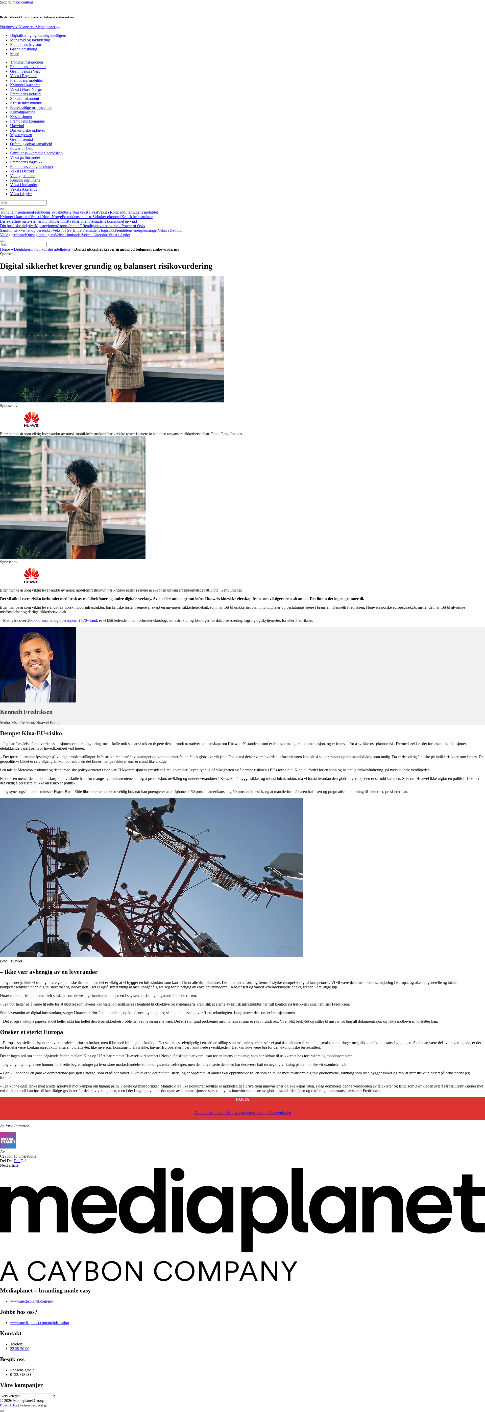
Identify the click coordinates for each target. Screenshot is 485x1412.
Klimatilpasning (22, 112)
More (14, 53)
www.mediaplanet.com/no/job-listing (39, 1322)
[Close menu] (2, 241)
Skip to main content (16, 2)
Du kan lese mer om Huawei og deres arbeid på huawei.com (243, 1112)
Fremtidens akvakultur (28, 67)
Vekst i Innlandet (23, 185)
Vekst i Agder (21, 194)
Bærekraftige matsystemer (31, 107)
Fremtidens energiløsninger (31, 166)
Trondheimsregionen (26, 62)
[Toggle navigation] (58, 28)
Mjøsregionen (21, 135)
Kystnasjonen (21, 116)
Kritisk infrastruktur (25, 103)
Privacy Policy (8, 1405)
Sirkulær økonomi (24, 98)
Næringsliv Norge (27, 27)
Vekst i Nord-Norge (26, 89)
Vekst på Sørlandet (25, 157)
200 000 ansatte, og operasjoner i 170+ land (62, 620)
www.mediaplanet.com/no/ (31, 1301)
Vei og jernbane (22, 175)
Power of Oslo (21, 148)
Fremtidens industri (25, 94)
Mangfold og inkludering (30, 40)
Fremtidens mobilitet (26, 80)
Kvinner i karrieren (25, 85)
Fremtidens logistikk (26, 162)
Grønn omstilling (23, 49)
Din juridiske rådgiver (27, 130)
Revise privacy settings (33, 1405)
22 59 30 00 (19, 1348)
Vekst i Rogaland (23, 76)
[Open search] (2, 209)
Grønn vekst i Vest (25, 71)
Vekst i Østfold (22, 171)
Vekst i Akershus (23, 189)
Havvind (17, 126)
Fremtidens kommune (27, 121)
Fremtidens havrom (25, 44)
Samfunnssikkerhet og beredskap (36, 153)
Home (5, 249)
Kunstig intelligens (25, 180)
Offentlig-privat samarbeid (31, 144)
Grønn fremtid (21, 139)
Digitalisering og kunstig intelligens (38, 35)
